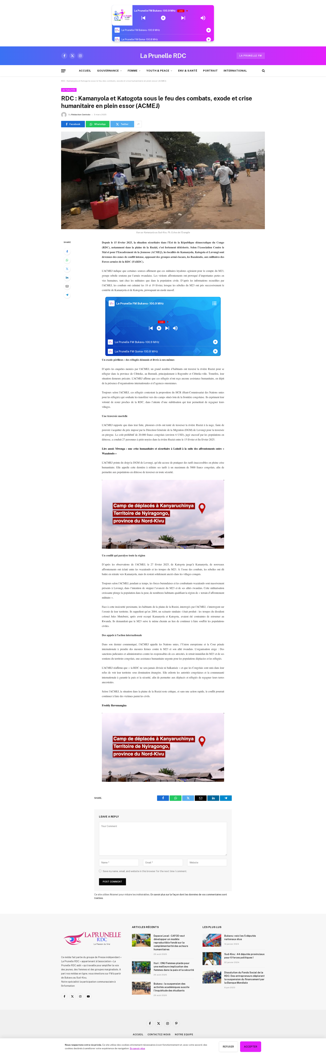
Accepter (250, 1046)
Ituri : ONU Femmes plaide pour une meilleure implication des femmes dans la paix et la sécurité (174, 966)
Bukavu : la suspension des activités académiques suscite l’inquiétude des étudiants (171, 987)
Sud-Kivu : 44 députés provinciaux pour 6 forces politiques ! (244, 956)
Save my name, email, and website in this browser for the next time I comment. (145, 871)
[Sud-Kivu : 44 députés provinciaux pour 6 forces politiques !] (212, 958)
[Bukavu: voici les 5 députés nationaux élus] (212, 940)
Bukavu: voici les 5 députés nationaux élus (240, 937)
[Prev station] (183, 18)
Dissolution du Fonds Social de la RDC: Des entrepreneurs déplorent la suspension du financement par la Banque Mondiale (244, 977)
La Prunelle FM (250, 55)
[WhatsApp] (67, 260)
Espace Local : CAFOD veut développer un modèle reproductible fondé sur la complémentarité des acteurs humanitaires (171, 942)
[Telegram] (67, 294)
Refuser (228, 1046)
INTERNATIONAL (235, 70)
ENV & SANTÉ (187, 70)
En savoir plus (137, 1048)
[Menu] (63, 71)
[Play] (163, 18)
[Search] (263, 71)
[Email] (67, 286)
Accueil (138, 1034)
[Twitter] (67, 268)
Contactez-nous (159, 1034)
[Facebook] (67, 251)
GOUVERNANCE (108, 70)
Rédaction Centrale (80, 114)
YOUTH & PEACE (157, 70)
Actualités (68, 90)
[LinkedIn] (67, 277)
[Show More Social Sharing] (138, 124)
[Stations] (214, 303)
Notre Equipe (184, 1034)
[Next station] (143, 18)
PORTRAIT (210, 70)
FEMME (133, 70)
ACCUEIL (85, 70)
